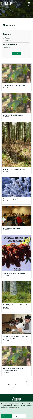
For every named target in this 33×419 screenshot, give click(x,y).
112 (8, 384)
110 (20, 381)
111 (26, 381)
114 (22, 384)
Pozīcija (7, 38)
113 (15, 384)
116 (13, 387)
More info (4, 411)
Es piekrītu (6, 416)
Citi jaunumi (8, 40)
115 (28, 384)
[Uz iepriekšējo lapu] (8, 381)
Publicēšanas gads (10, 44)
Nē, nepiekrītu (19, 416)
